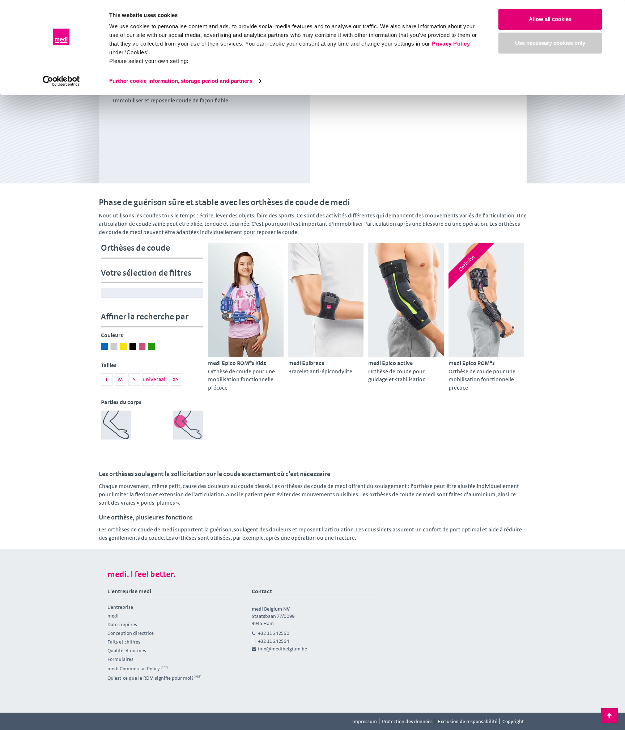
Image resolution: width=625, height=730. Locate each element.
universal (148, 379)
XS (176, 379)
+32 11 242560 (273, 633)
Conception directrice (130, 633)
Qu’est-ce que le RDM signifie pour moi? (150, 678)
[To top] (609, 715)
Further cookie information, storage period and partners (180, 81)
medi (113, 616)
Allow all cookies (550, 19)
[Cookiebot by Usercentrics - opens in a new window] (61, 81)
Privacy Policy (450, 44)
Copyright (513, 721)
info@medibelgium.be (282, 649)
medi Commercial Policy (133, 668)
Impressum (364, 721)
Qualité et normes (126, 650)
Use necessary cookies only (550, 43)
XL (162, 379)
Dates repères (122, 624)
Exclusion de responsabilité (467, 721)
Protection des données (407, 721)
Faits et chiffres (123, 642)
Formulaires (120, 659)
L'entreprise (120, 607)
